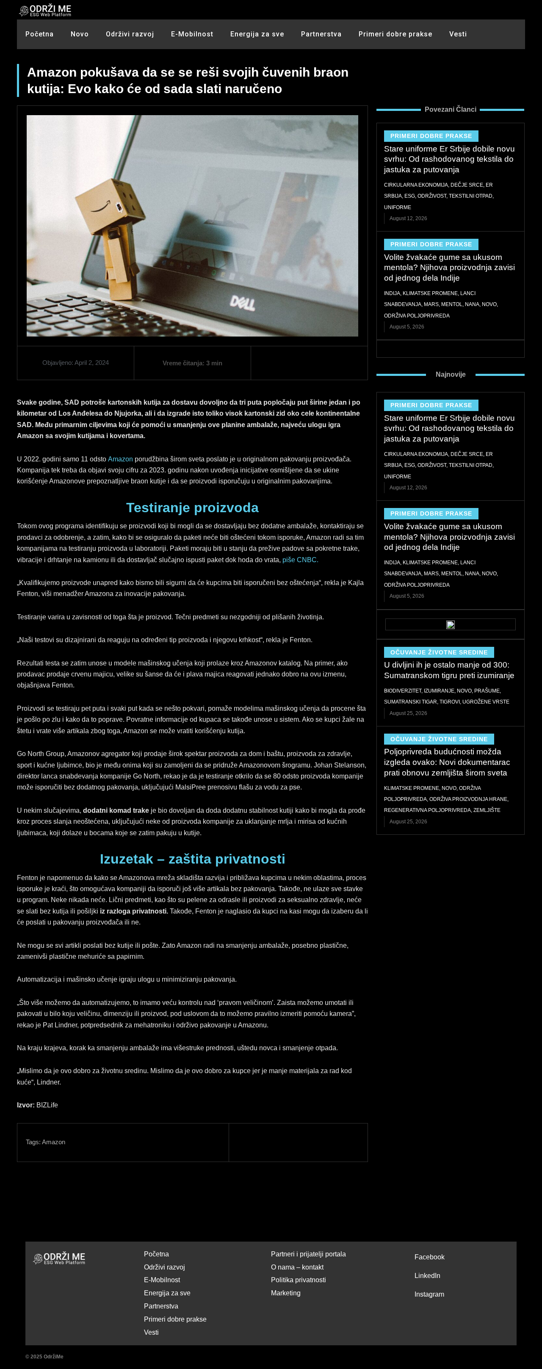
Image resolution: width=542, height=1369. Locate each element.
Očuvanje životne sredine (439, 652)
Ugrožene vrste (485, 702)
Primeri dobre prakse (395, 34)
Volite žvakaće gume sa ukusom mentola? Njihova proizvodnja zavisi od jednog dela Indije (449, 267)
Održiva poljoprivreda (417, 316)
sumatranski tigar (410, 702)
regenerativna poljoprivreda (427, 810)
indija (392, 293)
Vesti (458, 34)
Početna (39, 34)
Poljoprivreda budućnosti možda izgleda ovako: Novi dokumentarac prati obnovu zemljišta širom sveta (447, 762)
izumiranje (439, 691)
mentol (451, 304)
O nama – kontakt (297, 1267)
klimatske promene (430, 293)
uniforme (397, 207)
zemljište (487, 810)
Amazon (120, 459)
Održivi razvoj (130, 34)
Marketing (286, 1293)
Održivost (432, 196)
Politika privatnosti (298, 1279)
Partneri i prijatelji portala (308, 1254)
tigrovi (450, 702)
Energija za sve (257, 34)
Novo (80, 34)
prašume (487, 691)
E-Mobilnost (192, 34)
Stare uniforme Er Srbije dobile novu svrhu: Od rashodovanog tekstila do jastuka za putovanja (449, 159)
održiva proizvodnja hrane (468, 799)
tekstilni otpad (470, 196)
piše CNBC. (300, 559)
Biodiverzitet (402, 691)
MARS (431, 304)
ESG (409, 196)
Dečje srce (467, 185)
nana (472, 304)
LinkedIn (427, 1275)
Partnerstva (321, 34)
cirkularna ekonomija (416, 185)
